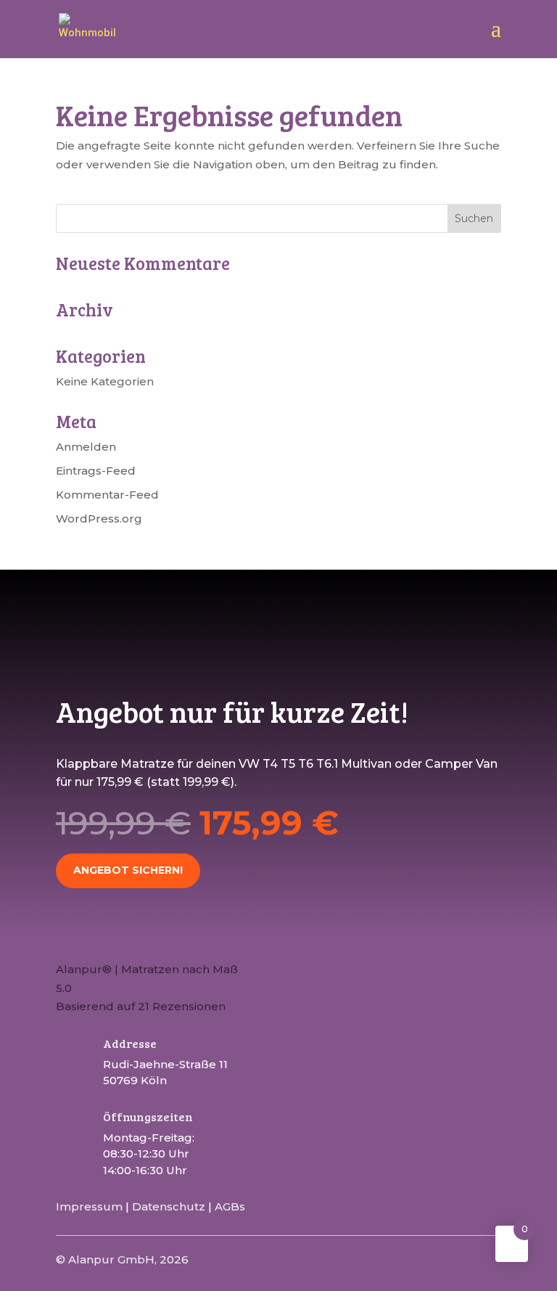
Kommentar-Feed (107, 494)
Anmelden (86, 447)
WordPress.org (99, 518)
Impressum (89, 1206)
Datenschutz (168, 1206)
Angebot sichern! (128, 870)
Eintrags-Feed (96, 471)
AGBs (230, 1206)
